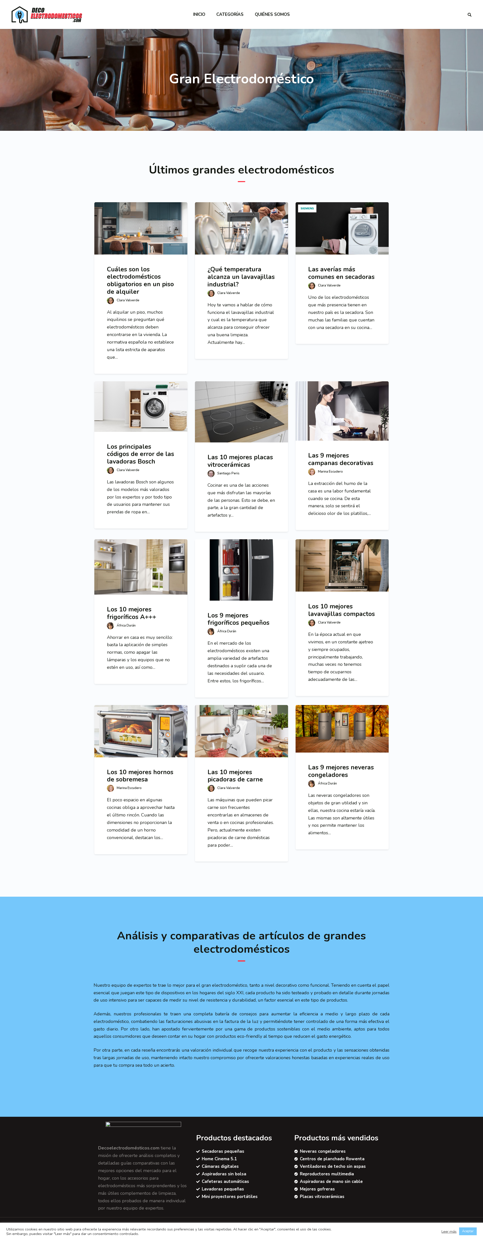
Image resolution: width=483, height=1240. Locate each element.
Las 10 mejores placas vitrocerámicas (240, 461)
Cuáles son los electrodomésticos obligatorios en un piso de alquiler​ (140, 280)
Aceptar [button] (468, 1231)
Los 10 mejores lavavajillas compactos (341, 610)
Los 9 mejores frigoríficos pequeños (238, 619)
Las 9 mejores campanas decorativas (340, 459)
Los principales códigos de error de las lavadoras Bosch (140, 454)
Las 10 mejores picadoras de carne (235, 776)
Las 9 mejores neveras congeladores (341, 771)
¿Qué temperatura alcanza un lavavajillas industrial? (241, 276)
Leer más (449, 1231)
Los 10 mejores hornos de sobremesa (140, 776)
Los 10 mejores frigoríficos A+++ (131, 613)
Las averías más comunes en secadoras (341, 273)
